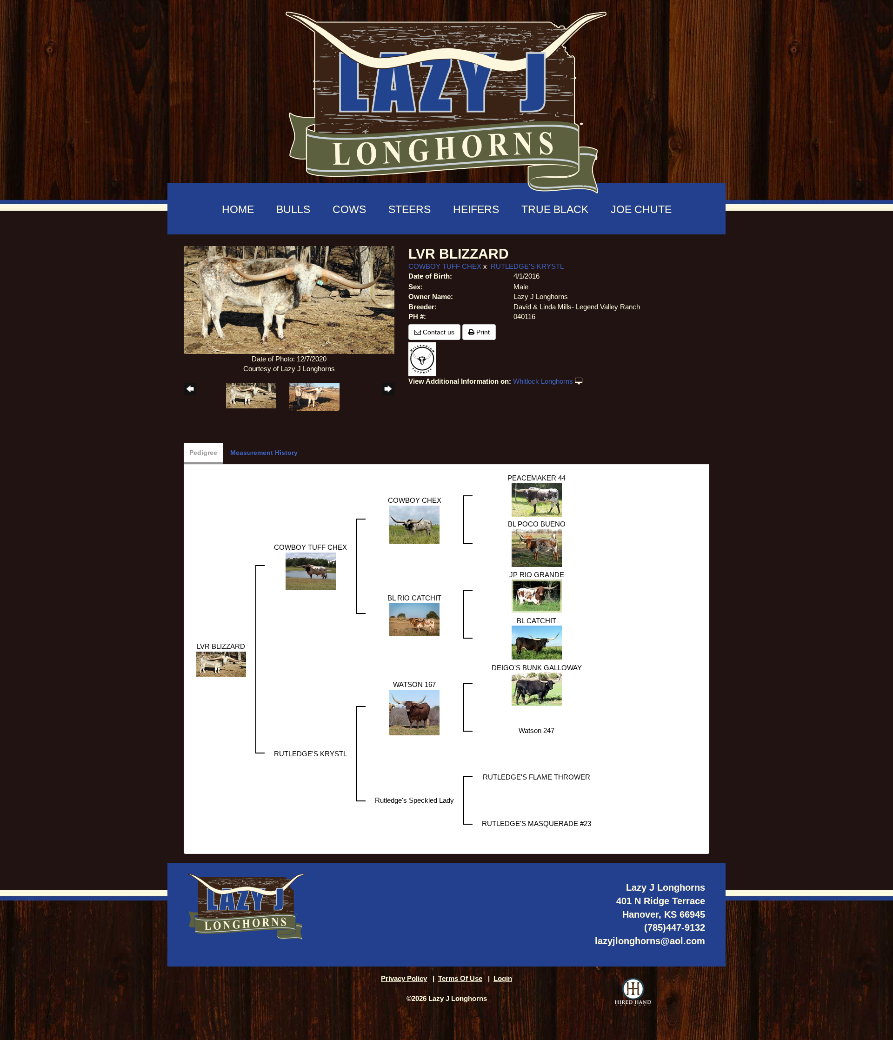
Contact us (437, 332)
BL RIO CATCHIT (414, 598)
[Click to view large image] (289, 299)
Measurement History (264, 452)
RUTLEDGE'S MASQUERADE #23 (536, 823)
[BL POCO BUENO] (537, 547)
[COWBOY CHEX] (414, 524)
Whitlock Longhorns (543, 381)
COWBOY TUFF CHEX (444, 266)
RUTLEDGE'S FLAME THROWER (536, 777)
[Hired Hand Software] (633, 992)
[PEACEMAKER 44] (537, 499)
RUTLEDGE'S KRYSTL (527, 266)
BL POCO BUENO (537, 524)
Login (502, 978)
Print (482, 332)
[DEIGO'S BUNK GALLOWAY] (537, 688)
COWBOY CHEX (414, 500)
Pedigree (203, 452)
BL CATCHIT (536, 621)
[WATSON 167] (414, 711)
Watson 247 (536, 730)
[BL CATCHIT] (537, 642)
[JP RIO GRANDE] (537, 595)
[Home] (446, 98)
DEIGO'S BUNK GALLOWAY (537, 668)
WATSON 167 (414, 684)
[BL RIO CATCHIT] (414, 618)
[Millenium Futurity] (424, 358)
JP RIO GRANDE (536, 575)
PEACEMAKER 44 (536, 478)
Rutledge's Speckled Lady (414, 800)
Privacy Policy (404, 978)
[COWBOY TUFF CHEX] (311, 570)
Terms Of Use (460, 978)
